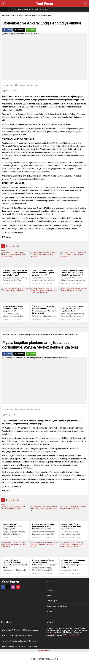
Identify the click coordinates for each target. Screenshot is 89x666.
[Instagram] (13, 587)
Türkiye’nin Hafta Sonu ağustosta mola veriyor (19, 641)
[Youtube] (18, 587)
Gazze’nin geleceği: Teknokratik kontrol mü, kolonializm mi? (30, 9)
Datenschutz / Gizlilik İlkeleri (57, 606)
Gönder (33, 30)
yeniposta (9, 85)
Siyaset (13, 334)
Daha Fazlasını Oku (70, 636)
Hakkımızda (51, 590)
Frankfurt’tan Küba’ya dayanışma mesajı (17, 635)
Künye (49, 595)
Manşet (13, 15)
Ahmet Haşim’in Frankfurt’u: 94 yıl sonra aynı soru (20, 630)
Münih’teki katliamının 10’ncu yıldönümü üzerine (19, 646)
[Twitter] (8, 587)
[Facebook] (3, 587)
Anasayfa (5, 15)
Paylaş (9, 30)
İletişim (49, 612)
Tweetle (21, 30)
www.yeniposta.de (53, 634)
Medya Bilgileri (52, 601)
